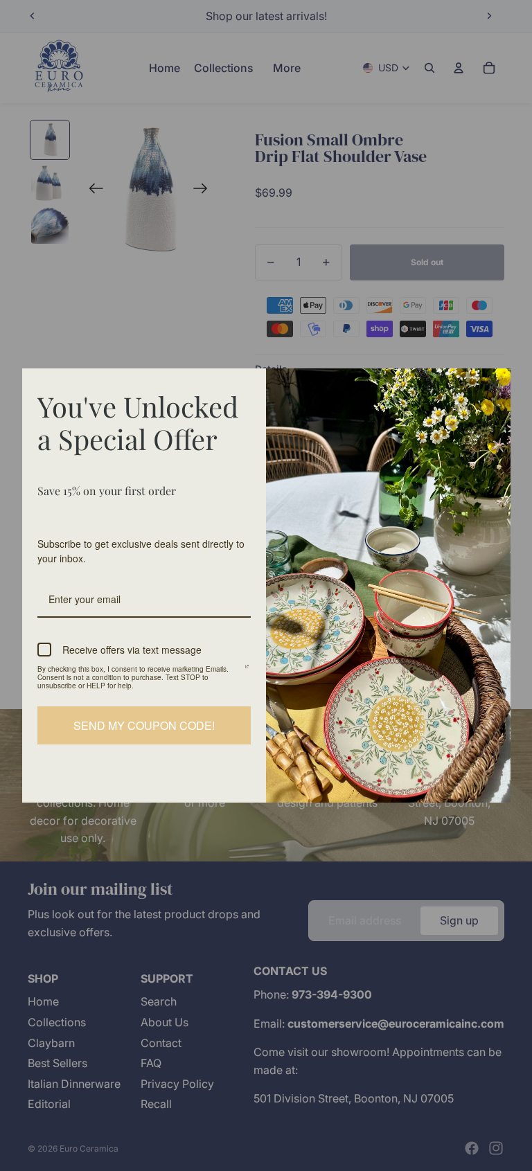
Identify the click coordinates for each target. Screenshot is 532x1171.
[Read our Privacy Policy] (247, 671)
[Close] (494, 385)
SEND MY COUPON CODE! (144, 725)
